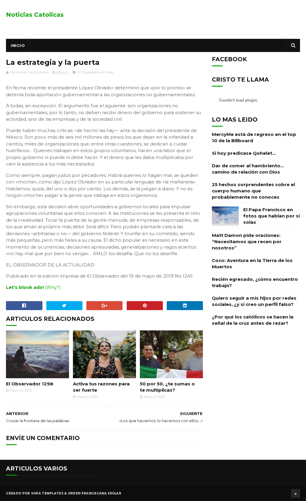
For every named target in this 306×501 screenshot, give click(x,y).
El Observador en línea (95, 72)
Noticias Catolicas (35, 14)
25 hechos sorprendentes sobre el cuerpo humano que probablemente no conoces (253, 191)
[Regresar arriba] (295, 493)
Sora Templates (47, 493)
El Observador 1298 (29, 384)
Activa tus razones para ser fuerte (101, 387)
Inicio (18, 45)
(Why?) (53, 287)
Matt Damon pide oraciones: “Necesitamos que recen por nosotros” (246, 241)
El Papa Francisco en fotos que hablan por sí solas (271, 216)
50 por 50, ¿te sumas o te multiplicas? (167, 387)
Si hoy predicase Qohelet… (244, 153)
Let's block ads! (25, 287)
